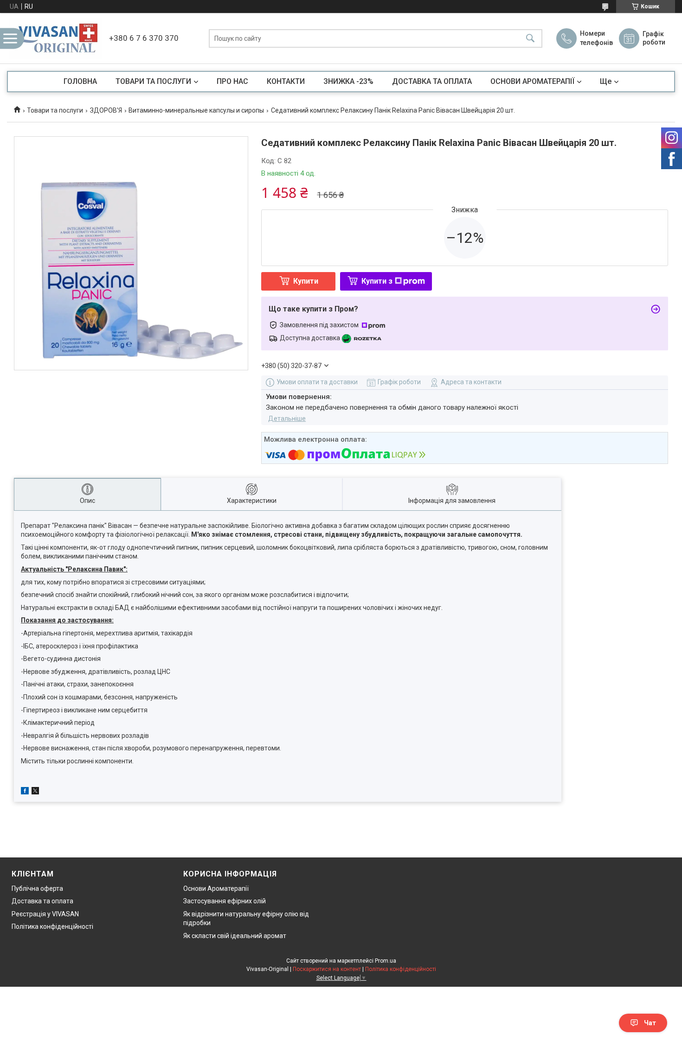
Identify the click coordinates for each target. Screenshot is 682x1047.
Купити (305, 281)
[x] (35, 792)
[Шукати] (530, 38)
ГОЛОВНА (80, 81)
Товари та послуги (55, 110)
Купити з (376, 281)
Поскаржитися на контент (327, 969)
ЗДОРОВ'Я (106, 110)
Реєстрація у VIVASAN (45, 914)
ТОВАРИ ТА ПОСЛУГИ (153, 81)
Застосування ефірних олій (224, 901)
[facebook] (25, 792)
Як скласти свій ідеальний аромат (234, 935)
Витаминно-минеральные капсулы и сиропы (196, 110)
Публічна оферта (37, 888)
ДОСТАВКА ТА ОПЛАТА (432, 81)
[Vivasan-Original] (55, 38)
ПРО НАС (232, 81)
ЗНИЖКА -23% (348, 81)
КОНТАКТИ (286, 81)
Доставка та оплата (42, 901)
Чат (650, 1023)
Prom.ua (385, 961)
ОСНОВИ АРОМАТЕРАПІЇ (532, 81)
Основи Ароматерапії (216, 888)
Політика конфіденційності (52, 926)
